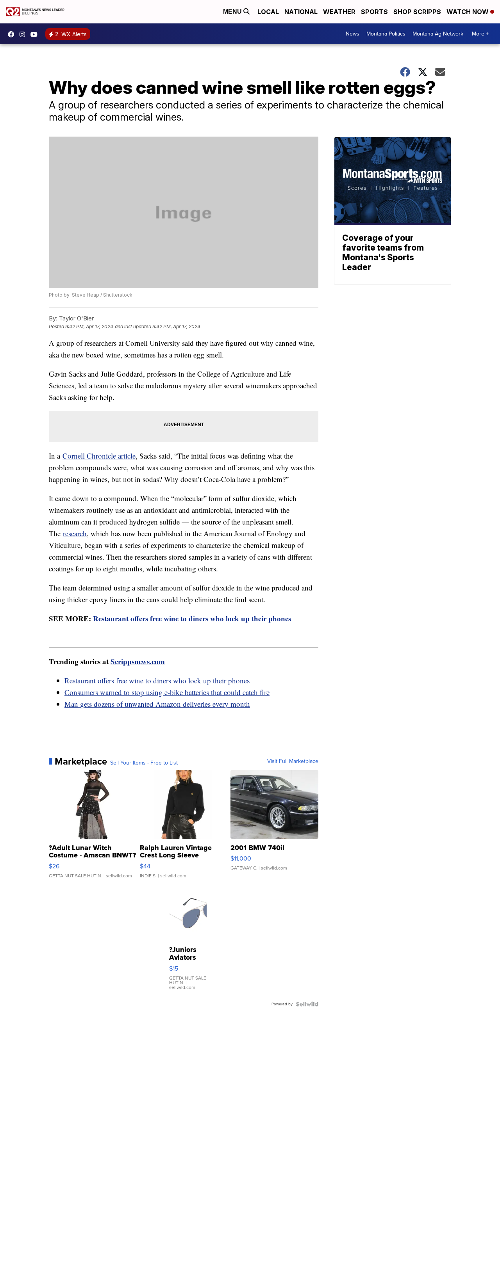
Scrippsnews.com (138, 661)
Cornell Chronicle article (99, 456)
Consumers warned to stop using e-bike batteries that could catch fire (167, 692)
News (352, 34)
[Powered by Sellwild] (307, 1004)
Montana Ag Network (437, 34)
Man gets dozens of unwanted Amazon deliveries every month (157, 704)
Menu (233, 11)
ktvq (24, 34)
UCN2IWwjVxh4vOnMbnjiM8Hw (35, 34)
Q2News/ (13, 34)
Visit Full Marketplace (292, 761)
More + (480, 34)
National (301, 12)
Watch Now (468, 12)
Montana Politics (385, 34)
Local (268, 12)
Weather (339, 12)
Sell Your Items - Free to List (144, 763)
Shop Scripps (417, 12)
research (75, 533)
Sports (374, 12)
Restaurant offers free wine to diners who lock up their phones (192, 618)
